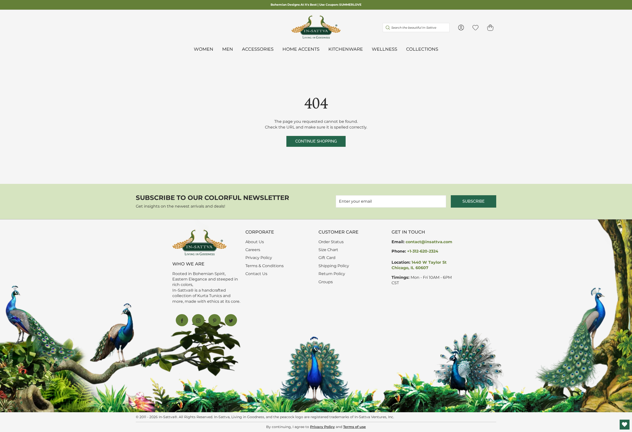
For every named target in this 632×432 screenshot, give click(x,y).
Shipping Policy (333, 265)
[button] (490, 27)
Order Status (331, 241)
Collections (422, 49)
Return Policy (331, 273)
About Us (254, 241)
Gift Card (327, 257)
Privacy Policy (258, 257)
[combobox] (416, 27)
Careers (252, 249)
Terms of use (354, 427)
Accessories (258, 49)
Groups (325, 282)
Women (203, 49)
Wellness (384, 49)
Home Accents (300, 49)
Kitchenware (345, 49)
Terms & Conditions (264, 265)
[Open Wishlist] (625, 425)
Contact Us (256, 273)
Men (227, 49)
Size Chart (328, 249)
